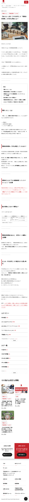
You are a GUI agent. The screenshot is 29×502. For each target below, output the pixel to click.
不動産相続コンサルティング (8, 475)
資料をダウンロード (7, 454)
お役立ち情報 (18, 479)
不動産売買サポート (7, 471)
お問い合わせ (6, 489)
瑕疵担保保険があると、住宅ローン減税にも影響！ (15, 99)
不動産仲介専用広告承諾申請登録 (19, 488)
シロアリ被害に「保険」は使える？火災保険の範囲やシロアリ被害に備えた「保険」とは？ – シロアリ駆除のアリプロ (14, 305)
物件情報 (5, 483)
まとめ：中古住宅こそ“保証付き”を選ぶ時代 (13, 102)
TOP (4, 463)
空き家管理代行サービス (16, 471)
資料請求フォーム (7, 493)
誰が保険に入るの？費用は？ (10, 97)
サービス (5, 468)
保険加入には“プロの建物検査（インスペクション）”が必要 (14, 94)
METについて (18, 463)
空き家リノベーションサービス (9, 473)
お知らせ (5, 479)
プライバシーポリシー (20, 493)
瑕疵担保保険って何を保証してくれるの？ (13, 91)
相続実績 (17, 483)
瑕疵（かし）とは (7, 89)
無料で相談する (22, 454)
